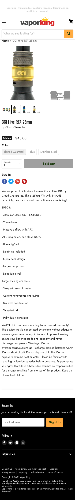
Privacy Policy (8, 472)
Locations (54, 468)
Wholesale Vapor (50, 483)
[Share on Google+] (17, 181)
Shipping (22, 472)
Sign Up (55, 422)
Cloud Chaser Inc (15, 127)
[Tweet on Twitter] (11, 181)
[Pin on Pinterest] (24, 181)
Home (5, 40)
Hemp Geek (42, 481)
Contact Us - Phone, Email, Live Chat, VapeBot (24, 468)
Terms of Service (55, 472)
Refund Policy (37, 472)
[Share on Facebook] (4, 181)
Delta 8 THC (57, 481)
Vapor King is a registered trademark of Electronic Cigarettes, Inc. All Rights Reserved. (37, 490)
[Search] (68, 34)
